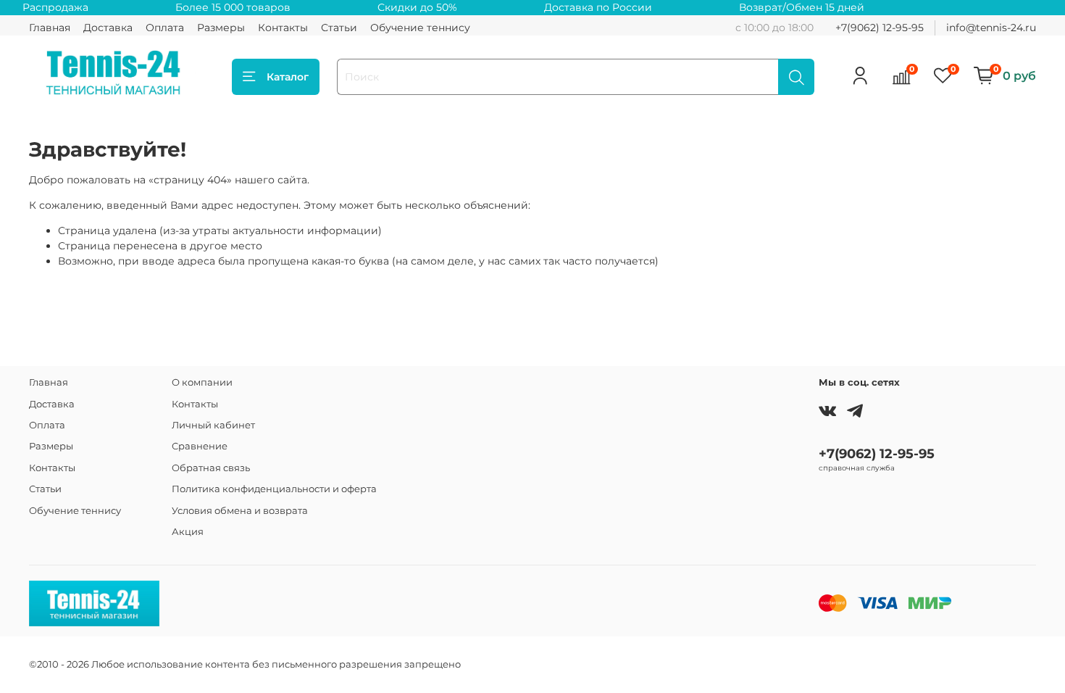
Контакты (283, 27)
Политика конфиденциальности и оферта (274, 489)
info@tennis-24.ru (991, 27)
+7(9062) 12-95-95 (879, 27)
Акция (188, 531)
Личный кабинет (213, 425)
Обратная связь (211, 467)
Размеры (221, 27)
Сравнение (199, 446)
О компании (202, 382)
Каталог (288, 76)
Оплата (165, 27)
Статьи (339, 27)
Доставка (108, 27)
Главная (49, 27)
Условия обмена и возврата (240, 510)
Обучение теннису (420, 27)
